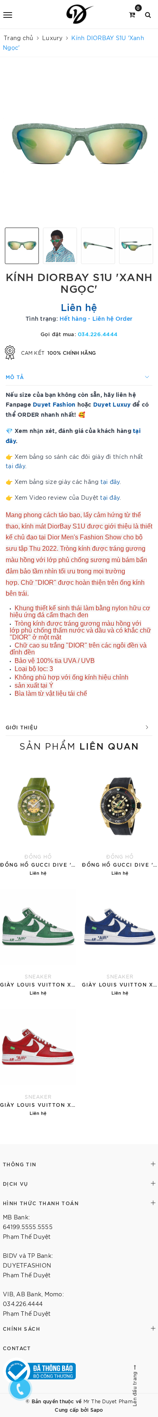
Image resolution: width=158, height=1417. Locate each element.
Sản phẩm (79, 745)
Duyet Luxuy (112, 404)
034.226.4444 (97, 333)
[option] (79, 145)
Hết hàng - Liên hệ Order (96, 318)
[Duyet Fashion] (80, 14)
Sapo (96, 1409)
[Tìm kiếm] (148, 14)
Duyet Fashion (54, 404)
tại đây (15, 465)
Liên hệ (79, 306)
